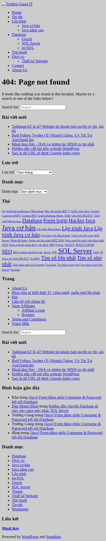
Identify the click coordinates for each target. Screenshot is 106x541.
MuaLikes (10, 528)
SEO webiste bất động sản (28, 252)
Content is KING (11, 215)
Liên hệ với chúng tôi (28, 301)
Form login (55, 220)
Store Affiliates (23, 306)
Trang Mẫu (20, 324)
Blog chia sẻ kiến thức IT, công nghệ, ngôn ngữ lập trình (56, 293)
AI (3, 211)
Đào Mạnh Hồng (25, 406)
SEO (7, 251)
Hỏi (15, 297)
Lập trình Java (77, 228)
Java (90, 220)
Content (94, 211)
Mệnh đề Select (19, 240)
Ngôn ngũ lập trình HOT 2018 (46, 240)
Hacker (76, 220)
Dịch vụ (18, 57)
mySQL (28, 48)
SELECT (70, 245)
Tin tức (17, 17)
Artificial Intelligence (18, 211)
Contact (18, 65)
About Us (19, 70)
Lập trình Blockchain (49, 229)
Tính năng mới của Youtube (28, 264)
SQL (54, 252)
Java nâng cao (33, 30)
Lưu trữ (8, 172)
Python (59, 245)
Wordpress (20, 509)
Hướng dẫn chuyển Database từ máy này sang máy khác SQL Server (55, 408)
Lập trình (19, 21)
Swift (96, 252)
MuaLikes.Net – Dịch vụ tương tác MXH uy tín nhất (53, 144)
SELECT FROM (85, 245)
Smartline (53, 537)
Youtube (15, 269)
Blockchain (37, 211)
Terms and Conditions (29, 319)
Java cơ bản (31, 26)
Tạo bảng (50, 264)
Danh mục (10, 191)
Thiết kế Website (35, 61)
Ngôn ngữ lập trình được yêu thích (29, 245)
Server (47, 252)
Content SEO (29, 215)
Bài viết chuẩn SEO (56, 211)
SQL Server (31, 43)
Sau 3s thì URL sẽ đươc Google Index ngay (46, 153)
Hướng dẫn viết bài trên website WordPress (45, 148)
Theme (17, 491)
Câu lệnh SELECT (82, 215)
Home (16, 12)
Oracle (27, 39)
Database (19, 34)
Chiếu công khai (80, 211)
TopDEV (35, 258)
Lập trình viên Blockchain (56, 235)
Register (28, 315)
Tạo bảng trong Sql (68, 264)
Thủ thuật (19, 52)
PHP (52, 245)
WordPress (30, 537)
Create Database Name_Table (54, 215)
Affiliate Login (33, 310)
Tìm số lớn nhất (58, 258)
